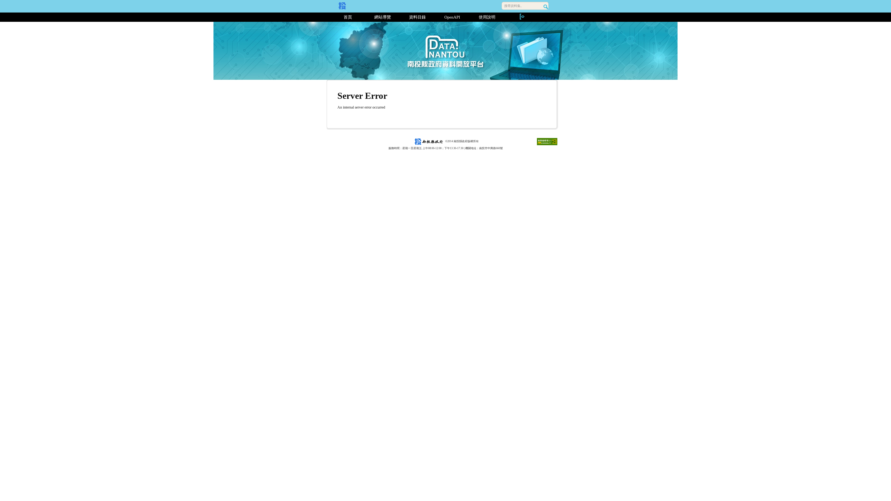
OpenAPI (452, 17)
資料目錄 (417, 17)
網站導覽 (382, 17)
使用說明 (487, 17)
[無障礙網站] (547, 141)
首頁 (348, 17)
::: (328, 17)
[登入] (521, 17)
